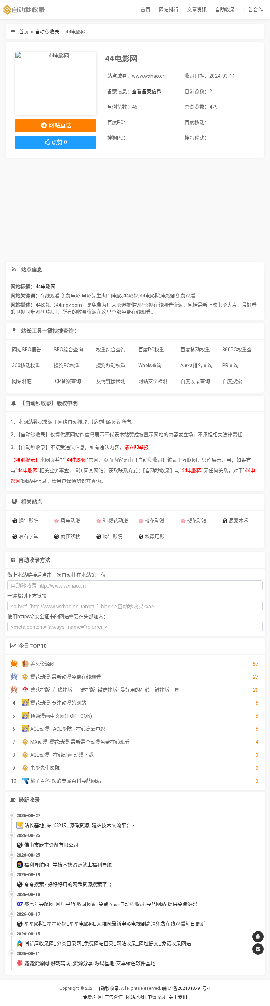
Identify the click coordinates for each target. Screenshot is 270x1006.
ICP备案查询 (67, 381)
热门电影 (112, 296)
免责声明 (92, 997)
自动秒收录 (47, 31)
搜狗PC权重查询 (72, 365)
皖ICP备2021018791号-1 (186, 988)
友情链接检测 (111, 381)
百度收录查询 (195, 381)
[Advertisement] (135, 210)
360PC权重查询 (239, 349)
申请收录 (156, 997)
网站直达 (59, 125)
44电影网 (45, 286)
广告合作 (253, 9)
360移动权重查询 (31, 365)
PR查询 (230, 365)
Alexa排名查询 (196, 365)
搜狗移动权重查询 (115, 365)
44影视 (131, 296)
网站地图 (135, 997)
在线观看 (50, 296)
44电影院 (150, 296)
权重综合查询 (111, 349)
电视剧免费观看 (178, 296)
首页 (145, 9)
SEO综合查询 (68, 349)
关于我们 (178, 997)
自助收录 (225, 9)
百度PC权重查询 (156, 349)
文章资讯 (197, 9)
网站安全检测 (153, 381)
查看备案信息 (146, 91)
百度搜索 (232, 381)
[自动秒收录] (24, 9)
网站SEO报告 (26, 349)
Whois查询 (150, 365)
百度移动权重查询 (199, 349)
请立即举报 (136, 447)
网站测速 (22, 381)
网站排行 (169, 9)
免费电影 (71, 296)
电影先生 (91, 296)
